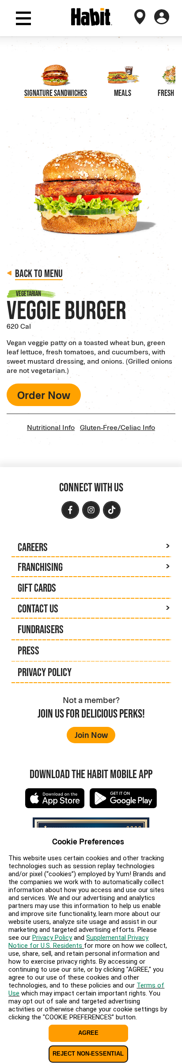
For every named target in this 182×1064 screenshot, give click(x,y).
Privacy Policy (45, 672)
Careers (33, 547)
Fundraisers (41, 629)
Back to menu (39, 273)
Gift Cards (37, 587)
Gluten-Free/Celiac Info (117, 427)
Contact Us (38, 608)
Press (28, 650)
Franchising (40, 567)
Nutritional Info (51, 427)
